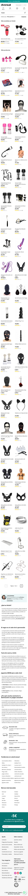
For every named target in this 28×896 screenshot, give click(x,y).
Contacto (4, 839)
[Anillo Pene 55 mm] (21, 520)
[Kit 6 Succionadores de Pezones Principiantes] (21, 451)
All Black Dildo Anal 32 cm (20, 344)
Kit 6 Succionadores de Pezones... (20, 459)
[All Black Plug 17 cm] (21, 313)
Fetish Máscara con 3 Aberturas (19, 91)
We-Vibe (4, 800)
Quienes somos (18, 839)
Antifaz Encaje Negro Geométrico (19, 114)
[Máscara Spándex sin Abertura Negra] (7, 382)
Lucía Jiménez (10, 600)
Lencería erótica (17, 769)
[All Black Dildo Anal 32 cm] (21, 336)
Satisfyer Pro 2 (17, 763)
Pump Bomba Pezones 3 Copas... (6, 160)
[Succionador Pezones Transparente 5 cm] (7, 359)
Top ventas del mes (7, 875)
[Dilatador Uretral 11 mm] (7, 543)
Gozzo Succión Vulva (5, 38)
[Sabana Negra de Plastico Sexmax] (7, 83)
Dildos (3, 763)
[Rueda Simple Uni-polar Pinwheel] (7, 221)
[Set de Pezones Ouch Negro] (21, 290)
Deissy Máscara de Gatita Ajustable (6, 505)
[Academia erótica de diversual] (20, 873)
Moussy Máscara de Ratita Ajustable (7, 482)
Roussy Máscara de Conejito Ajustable (7, 459)
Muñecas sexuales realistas (8, 778)
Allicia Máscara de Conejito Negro (21, 275)
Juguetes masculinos (6, 780)
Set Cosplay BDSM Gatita (20, 38)
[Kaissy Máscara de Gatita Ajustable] (21, 497)
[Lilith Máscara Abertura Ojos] (21, 359)
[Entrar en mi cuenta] (10, 8)
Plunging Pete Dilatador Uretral (20, 229)
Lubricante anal (17, 776)
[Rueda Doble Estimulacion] (7, 313)
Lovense (4, 796)
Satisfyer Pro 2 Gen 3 (6, 765)
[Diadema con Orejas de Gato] (21, 405)
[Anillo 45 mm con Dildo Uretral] (21, 543)
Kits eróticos (4, 767)
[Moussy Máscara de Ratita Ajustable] (7, 474)
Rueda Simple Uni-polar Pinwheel (6, 229)
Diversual (4, 791)
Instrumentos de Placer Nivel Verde (20, 206)
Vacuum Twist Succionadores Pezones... (20, 183)
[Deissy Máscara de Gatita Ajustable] (7, 497)
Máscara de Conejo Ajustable (5, 413)
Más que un (14, 1)
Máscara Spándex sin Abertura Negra (5, 390)
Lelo (3, 794)
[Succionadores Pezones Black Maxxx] (7, 198)
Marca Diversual (18, 844)
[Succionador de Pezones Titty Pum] (7, 60)
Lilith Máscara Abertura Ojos (21, 367)
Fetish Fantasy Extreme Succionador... (20, 137)
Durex (3, 807)
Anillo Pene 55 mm (19, 528)
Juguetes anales (5, 782)
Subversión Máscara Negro (7, 114)
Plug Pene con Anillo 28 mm (7, 574)
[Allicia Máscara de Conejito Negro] (21, 267)
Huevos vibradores (6, 776)
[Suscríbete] (24, 827)
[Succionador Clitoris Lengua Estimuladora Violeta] (21, 244)
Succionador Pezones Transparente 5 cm (5, 367)
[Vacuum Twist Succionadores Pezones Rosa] (7, 129)
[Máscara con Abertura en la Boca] (21, 152)
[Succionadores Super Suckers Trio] (7, 244)
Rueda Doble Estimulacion (7, 321)
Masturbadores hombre (19, 767)
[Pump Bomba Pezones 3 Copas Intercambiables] (7, 152)
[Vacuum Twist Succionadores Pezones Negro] (21, 175)
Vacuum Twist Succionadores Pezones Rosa (6, 138)
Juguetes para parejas (19, 780)
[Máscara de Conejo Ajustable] (7, 405)
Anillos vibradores (18, 771)
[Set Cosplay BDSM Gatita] (21, 30)
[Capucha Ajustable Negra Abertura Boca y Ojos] (7, 336)
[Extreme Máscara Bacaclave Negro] (21, 428)
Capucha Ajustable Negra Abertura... (6, 344)
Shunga (16, 804)
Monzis (16, 798)
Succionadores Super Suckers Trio (5, 252)
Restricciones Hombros (20, 574)
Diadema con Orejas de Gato (21, 413)
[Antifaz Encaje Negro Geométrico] (21, 106)
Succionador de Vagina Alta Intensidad (21, 68)
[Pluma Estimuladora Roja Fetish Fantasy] (21, 382)
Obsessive (4, 802)
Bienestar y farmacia (6, 769)
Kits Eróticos (5, 870)
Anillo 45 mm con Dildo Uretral (20, 551)
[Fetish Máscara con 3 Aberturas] (21, 83)
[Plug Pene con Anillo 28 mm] (7, 566)
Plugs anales (4, 771)
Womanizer (16, 802)
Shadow (16, 791)
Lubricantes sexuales (19, 774)
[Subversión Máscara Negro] (7, 106)
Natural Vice (17, 796)
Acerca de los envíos (7, 844)
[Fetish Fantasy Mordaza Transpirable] (21, 474)
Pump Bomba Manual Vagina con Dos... (6, 183)
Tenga (3, 798)
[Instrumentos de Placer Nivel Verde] (21, 198)
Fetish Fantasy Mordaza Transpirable (20, 482)
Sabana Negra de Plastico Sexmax (6, 91)
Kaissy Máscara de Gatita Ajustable (20, 505)
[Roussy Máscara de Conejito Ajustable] (7, 451)
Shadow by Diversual (7, 877)
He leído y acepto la (13, 830)
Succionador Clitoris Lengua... (19, 252)
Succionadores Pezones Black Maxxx (6, 206)
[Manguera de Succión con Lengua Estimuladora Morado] (7, 267)
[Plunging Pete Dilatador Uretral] (21, 221)
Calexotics (4, 804)
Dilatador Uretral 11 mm (6, 551)
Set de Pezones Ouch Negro (21, 298)
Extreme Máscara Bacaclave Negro (21, 436)
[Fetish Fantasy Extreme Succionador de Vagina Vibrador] (21, 129)
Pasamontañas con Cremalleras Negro (5, 298)
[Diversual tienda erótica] (11, 4)
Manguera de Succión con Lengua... (6, 275)
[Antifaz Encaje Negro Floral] (7, 428)
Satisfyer (16, 794)
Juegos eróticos (5, 774)
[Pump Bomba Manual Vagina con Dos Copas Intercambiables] (7, 175)
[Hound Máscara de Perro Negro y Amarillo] (7, 520)
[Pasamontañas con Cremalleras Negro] (7, 290)
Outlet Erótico (17, 782)
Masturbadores (6, 873)
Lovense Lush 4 (17, 765)
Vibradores (16, 760)
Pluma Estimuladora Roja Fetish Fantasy (20, 390)
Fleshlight (16, 800)
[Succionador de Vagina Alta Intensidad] (21, 60)
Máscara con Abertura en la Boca (21, 160)
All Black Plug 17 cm (19, 321)
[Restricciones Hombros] (21, 566)
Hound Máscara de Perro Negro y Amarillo (6, 528)
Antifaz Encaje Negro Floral (7, 436)
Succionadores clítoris (6, 760)
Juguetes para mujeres (19, 778)
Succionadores (5, 863)
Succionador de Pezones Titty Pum (6, 68)
